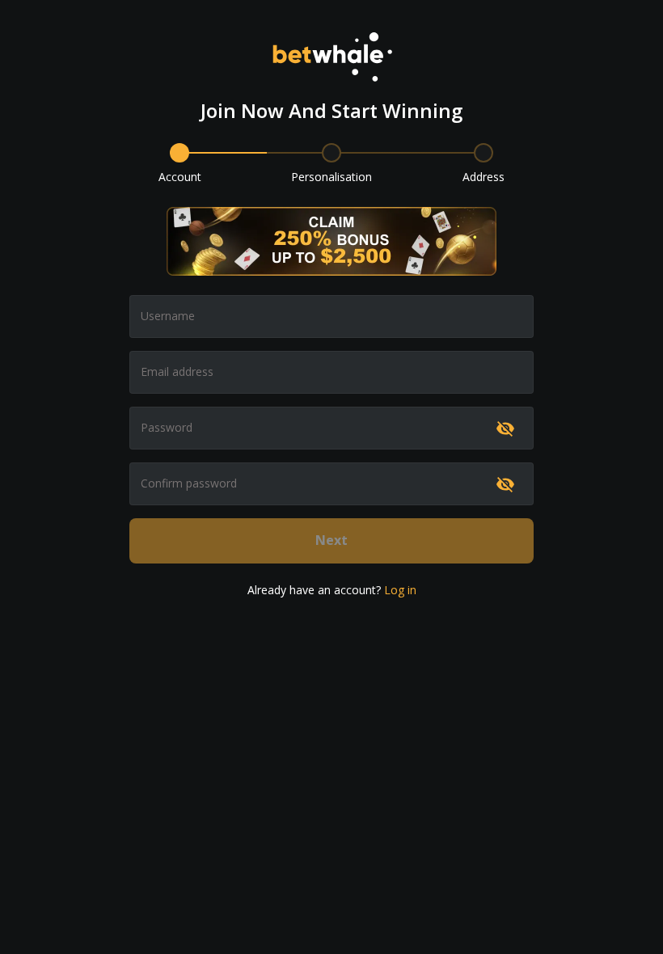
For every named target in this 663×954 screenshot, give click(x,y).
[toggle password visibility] (505, 428)
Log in (400, 589)
